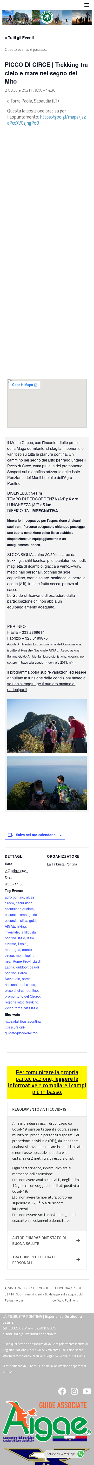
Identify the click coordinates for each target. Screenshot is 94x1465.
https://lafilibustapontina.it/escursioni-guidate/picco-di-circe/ (23, 1027)
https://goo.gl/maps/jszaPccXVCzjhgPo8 (46, 119)
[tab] (47, 1109)
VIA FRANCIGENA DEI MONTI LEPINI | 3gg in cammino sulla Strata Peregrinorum (29, 1294)
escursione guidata (19, 908)
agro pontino (14, 897)
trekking (32, 1002)
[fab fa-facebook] (62, 1393)
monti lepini (24, 955)
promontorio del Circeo (22, 996)
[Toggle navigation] (87, 5)
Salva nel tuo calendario (36, 834)
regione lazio (14, 1002)
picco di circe (15, 990)
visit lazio (31, 1007)
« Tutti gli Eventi (19, 37)
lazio (21, 937)
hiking (21, 926)
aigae (30, 897)
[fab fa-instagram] (74, 1393)
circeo (9, 902)
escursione (24, 902)
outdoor (22, 967)
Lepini (22, 943)
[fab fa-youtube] (87, 1393)
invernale (12, 932)
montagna (12, 949)
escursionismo (16, 914)
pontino (32, 990)
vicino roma (13, 1007)
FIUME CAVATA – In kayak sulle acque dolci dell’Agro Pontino (68, 1294)
